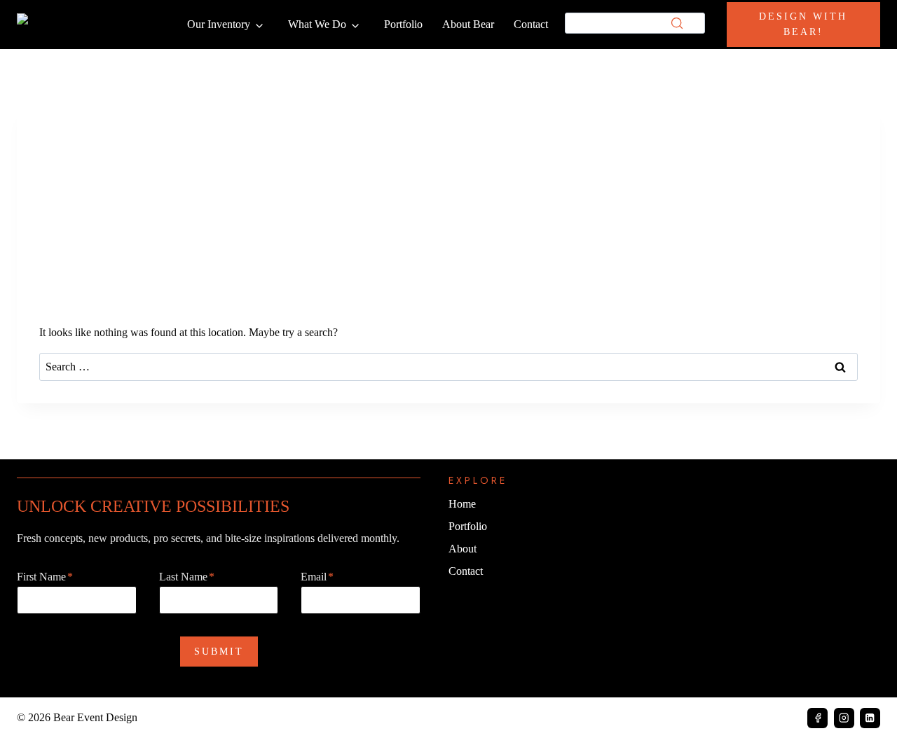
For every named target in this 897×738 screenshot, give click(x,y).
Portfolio (403, 24)
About (462, 549)
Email (317, 577)
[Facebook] (817, 718)
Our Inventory (218, 24)
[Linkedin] (870, 718)
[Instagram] (844, 718)
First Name (45, 577)
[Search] (677, 23)
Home (462, 504)
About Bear (468, 24)
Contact (531, 24)
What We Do (317, 24)
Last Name (186, 577)
